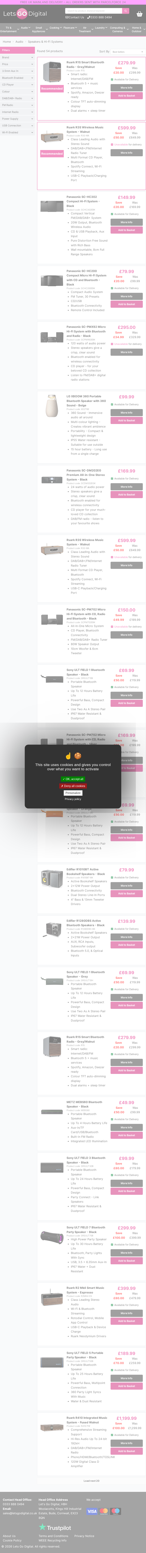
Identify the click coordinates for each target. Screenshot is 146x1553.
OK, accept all (74, 779)
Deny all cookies (74, 786)
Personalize (73, 792)
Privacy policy (73, 798)
